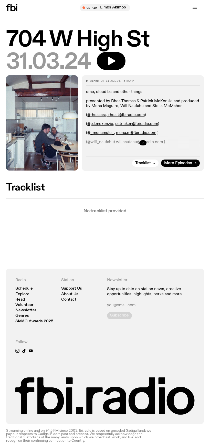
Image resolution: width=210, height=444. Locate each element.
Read (20, 300)
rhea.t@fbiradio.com (126, 115)
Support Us (71, 289)
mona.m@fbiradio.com (136, 133)
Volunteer (24, 305)
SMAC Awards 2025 (34, 321)
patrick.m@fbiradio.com (136, 124)
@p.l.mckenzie (100, 124)
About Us (69, 294)
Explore (22, 294)
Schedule (24, 289)
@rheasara (96, 115)
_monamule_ (102, 133)
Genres (22, 316)
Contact (68, 300)
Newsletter (25, 310)
